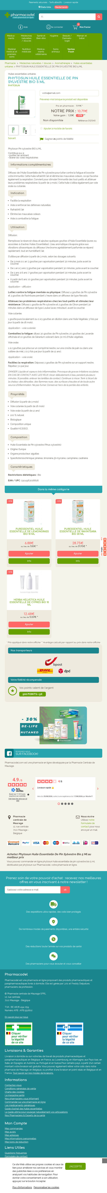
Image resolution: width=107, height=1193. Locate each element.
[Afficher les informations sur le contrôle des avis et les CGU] (28, 794)
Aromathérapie (62, 63)
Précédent (13, 121)
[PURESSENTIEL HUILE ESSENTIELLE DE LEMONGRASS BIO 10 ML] (29, 511)
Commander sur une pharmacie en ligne (25, 1102)
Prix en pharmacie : (65, 106)
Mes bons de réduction (16, 1142)
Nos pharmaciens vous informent (22, 1098)
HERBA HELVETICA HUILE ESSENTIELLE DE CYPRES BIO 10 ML (29, 602)
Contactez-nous (13, 1085)
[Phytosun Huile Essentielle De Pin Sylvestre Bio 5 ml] (13, 130)
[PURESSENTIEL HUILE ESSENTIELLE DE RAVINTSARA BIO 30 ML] (78, 511)
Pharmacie (10, 63)
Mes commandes (14, 1128)
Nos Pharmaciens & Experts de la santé (25, 1115)
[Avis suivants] (98, 789)
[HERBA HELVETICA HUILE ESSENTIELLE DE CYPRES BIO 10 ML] (29, 582)
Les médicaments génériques (20, 1105)
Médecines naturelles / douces (35, 63)
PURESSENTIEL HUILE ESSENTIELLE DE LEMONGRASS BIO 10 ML (29, 531)
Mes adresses (12, 1135)
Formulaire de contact (16, 1156)
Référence (82, 121)
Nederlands (61, 7)
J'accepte (75, 1166)
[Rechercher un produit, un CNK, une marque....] (99, 16)
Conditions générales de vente (20, 1088)
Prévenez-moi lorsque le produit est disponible (64, 99)
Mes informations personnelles (20, 1138)
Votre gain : (60, 115)
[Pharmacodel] (19, 15)
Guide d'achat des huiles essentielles (23, 1108)
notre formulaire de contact (88, 823)
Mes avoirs (10, 1132)
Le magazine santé (14, 1095)
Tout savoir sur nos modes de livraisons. (33, 1073)
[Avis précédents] (33, 789)
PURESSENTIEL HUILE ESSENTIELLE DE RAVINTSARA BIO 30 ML (78, 531)
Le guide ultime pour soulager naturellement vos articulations (36, 1112)
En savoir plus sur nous (16, 1017)
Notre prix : (63, 111)
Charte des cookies (14, 1092)
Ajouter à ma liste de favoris (57, 128)
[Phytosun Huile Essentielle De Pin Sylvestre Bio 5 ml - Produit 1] (25, 130)
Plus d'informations (22, 1187)
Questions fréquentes (16, 1153)
